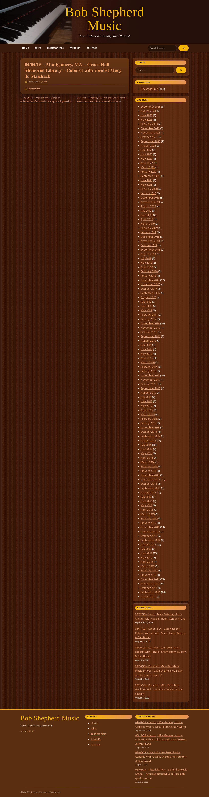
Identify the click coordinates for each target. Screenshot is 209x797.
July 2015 (146, 397)
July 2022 (146, 150)
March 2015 (148, 414)
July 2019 (146, 210)
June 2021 (147, 180)
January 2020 (148, 193)
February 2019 (149, 228)
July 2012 (146, 548)
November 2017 (150, 284)
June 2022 (147, 154)
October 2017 (149, 288)
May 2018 (146, 262)
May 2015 (146, 405)
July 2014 (146, 444)
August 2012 (148, 544)
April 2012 (147, 561)
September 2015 (151, 388)
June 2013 (147, 501)
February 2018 (149, 271)
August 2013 (148, 492)
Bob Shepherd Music (104, 18)
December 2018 (150, 236)
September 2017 (151, 293)
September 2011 (151, 592)
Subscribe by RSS (27, 731)
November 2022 (150, 132)
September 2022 (151, 141)
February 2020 (149, 189)
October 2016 (149, 332)
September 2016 (151, 336)
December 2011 (150, 579)
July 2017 (146, 301)
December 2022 (150, 128)
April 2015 (147, 410)
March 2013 (148, 514)
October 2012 (149, 536)
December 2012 (150, 527)
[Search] (183, 48)
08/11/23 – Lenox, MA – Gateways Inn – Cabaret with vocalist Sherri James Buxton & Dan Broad (160, 633)
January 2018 (148, 275)
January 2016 (148, 371)
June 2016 (147, 349)
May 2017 (146, 310)
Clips (38, 47)
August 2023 (148, 111)
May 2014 (146, 453)
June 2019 (147, 215)
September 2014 (151, 436)
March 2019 (148, 223)
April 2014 (147, 457)
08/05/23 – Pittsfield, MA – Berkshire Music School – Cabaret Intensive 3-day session (158, 689)
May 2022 (146, 158)
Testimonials (55, 47)
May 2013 (146, 505)
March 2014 (148, 462)
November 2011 (150, 583)
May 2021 (146, 184)
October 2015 (149, 384)
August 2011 (148, 596)
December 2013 (150, 475)
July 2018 (146, 258)
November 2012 (150, 531)
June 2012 (147, 553)
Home (25, 47)
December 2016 (150, 323)
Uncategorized (34, 88)
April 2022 (147, 163)
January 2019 (148, 232)
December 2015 (150, 375)
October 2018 (149, 245)
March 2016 (148, 362)
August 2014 (148, 440)
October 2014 (149, 431)
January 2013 (148, 522)
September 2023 (151, 106)
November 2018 (150, 241)
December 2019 (150, 197)
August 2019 (148, 206)
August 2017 (148, 297)
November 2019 (150, 202)
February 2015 (149, 418)
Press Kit (75, 47)
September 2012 (151, 540)
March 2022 (148, 167)
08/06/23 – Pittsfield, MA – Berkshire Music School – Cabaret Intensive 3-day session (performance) (158, 670)
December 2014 (150, 427)
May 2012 (146, 557)
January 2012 (148, 574)
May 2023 (146, 119)
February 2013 (149, 518)
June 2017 (147, 306)
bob (45, 81)
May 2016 (146, 353)
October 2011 (149, 588)
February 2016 (149, 366)
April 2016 (147, 358)
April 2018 (147, 267)
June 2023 (147, 115)
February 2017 (149, 314)
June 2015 (147, 401)
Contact (91, 47)
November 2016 (150, 327)
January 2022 (148, 171)
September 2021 (151, 176)
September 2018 (151, 249)
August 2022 (148, 145)
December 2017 (150, 280)
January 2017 (148, 319)
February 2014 (149, 466)
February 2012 (149, 570)
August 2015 (148, 392)
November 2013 (150, 479)
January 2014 (148, 470)
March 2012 (148, 566)
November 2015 (150, 379)
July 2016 (146, 345)
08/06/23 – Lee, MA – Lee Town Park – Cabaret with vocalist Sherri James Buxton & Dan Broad (160, 652)
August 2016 (148, 340)
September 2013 (151, 488)
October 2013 (149, 483)
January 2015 (148, 423)
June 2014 (147, 449)
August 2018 (148, 254)
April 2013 (147, 509)
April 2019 (147, 219)
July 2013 (146, 496)
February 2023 (149, 124)
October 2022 (149, 137)
